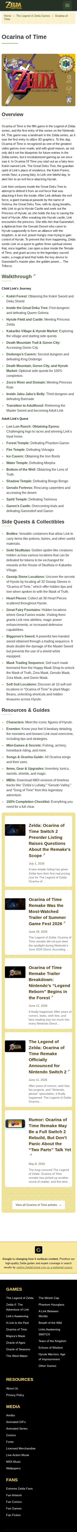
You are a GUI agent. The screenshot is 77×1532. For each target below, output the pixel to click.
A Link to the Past (17, 1322)
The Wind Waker (17, 1356)
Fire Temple (15, 449)
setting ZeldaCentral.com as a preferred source (44, 1267)
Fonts (10, 1441)
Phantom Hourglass (51, 1304)
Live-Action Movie (17, 1455)
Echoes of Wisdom (51, 1347)
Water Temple (16, 463)
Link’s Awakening (17, 1316)
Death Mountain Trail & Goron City (32, 342)
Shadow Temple (18, 481)
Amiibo (10, 1415)
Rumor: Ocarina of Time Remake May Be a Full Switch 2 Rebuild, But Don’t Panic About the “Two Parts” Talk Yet (50, 1134)
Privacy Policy (15, 1395)
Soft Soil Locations (21, 684)
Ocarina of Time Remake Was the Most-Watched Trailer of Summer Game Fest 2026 (47, 911)
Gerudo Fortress (19, 487)
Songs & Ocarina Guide (24, 757)
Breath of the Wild (50, 1322)
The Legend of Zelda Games (33, 15)
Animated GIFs (16, 1422)
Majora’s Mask (15, 1336)
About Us (12, 1388)
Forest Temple (17, 443)
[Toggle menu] (67, 5)
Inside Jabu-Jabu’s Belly (25, 394)
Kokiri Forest (16, 296)
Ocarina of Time (16, 1329)
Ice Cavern (14, 456)
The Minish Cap (49, 1298)
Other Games (47, 1365)
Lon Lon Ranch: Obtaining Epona (32, 426)
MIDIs (10, 780)
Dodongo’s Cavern (21, 354)
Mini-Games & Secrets (23, 745)
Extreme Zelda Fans (19, 1488)
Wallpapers (13, 1468)
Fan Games (14, 1508)
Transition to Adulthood (24, 405)
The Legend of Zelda (19, 1298)
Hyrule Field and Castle (24, 319)
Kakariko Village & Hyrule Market (31, 331)
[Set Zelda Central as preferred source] (38, 1249)
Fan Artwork (14, 1495)
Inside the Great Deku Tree (26, 308)
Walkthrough (17, 276)
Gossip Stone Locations (25, 576)
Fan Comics (14, 1501)
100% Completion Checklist (27, 801)
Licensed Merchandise (21, 1448)
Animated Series (17, 1428)
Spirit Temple (16, 499)
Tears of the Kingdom (52, 1341)
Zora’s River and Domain (25, 382)
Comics (11, 1435)
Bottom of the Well (20, 469)
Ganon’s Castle (18, 506)
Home (7, 15)
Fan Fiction (13, 1515)
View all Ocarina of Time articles (39, 1204)
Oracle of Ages (15, 1342)
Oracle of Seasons (18, 1349)
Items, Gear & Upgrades (24, 768)
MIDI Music (13, 1461)
